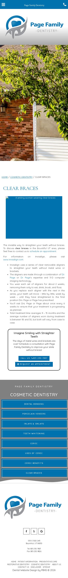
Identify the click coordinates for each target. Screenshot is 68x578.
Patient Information (28, 561)
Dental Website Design (25, 570)
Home (5, 177)
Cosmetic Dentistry (21, 177)
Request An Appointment (35, 364)
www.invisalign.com (13, 259)
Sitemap (46, 567)
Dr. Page (25, 277)
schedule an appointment (43, 251)
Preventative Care (48, 561)
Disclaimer (36, 567)
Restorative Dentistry (18, 564)
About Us (56, 564)
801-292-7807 (36, 549)
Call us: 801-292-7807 (34, 358)
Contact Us (23, 567)
